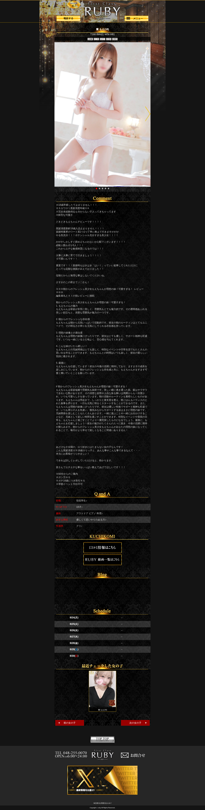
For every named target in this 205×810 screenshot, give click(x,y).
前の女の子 (66, 723)
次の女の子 (138, 723)
